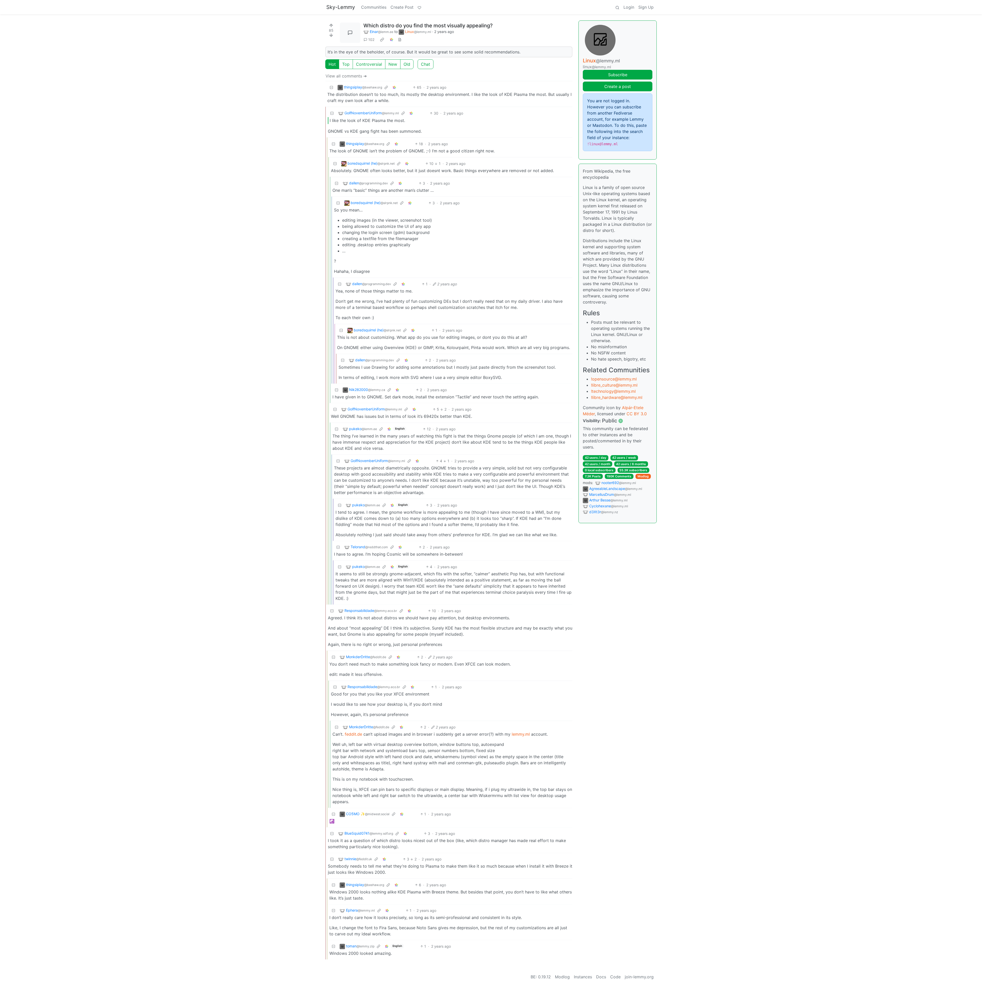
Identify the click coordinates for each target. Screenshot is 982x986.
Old (407, 64)
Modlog (643, 476)
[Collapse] (331, 87)
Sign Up (646, 7)
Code (615, 976)
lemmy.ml (521, 734)
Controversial (369, 64)
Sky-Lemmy (340, 7)
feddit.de (353, 734)
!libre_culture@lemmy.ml (614, 385)
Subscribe (617, 74)
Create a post (617, 86)
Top (346, 64)
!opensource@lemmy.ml (614, 379)
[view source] (400, 39)
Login (628, 7)
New (392, 64)
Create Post (402, 7)
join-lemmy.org (639, 976)
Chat (425, 64)
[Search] (617, 7)
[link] (382, 39)
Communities (373, 7)
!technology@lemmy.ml (613, 391)
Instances (583, 976)
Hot (332, 64)
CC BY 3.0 (637, 413)
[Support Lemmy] (419, 7)
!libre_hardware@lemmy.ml (616, 397)
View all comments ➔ (346, 76)
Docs (601, 976)
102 (371, 39)
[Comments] (350, 33)
